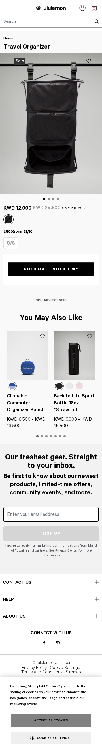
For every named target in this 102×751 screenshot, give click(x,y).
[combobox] (51, 22)
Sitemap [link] (73, 672)
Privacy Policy (34, 668)
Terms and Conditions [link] (42, 672)
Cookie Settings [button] (65, 668)
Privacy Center (66, 551)
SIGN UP (51, 533)
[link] (82, 8)
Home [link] (8, 38)
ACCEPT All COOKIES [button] (51, 720)
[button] (8, 8)
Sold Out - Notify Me (51, 269)
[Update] (89, 60)
